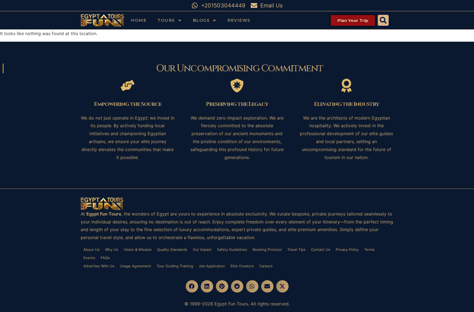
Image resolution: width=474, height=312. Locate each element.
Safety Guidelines (232, 249)
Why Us (111, 249)
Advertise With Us (98, 266)
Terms (369, 249)
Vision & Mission (138, 249)
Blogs (201, 20)
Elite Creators (242, 266)
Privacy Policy (347, 249)
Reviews (238, 20)
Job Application (212, 266)
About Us (91, 249)
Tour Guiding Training (175, 266)
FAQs (105, 258)
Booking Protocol (267, 249)
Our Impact (202, 249)
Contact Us (320, 249)
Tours (166, 20)
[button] (383, 20)
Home (138, 20)
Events (89, 258)
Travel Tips (296, 249)
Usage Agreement (135, 266)
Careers (266, 266)
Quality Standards (172, 249)
